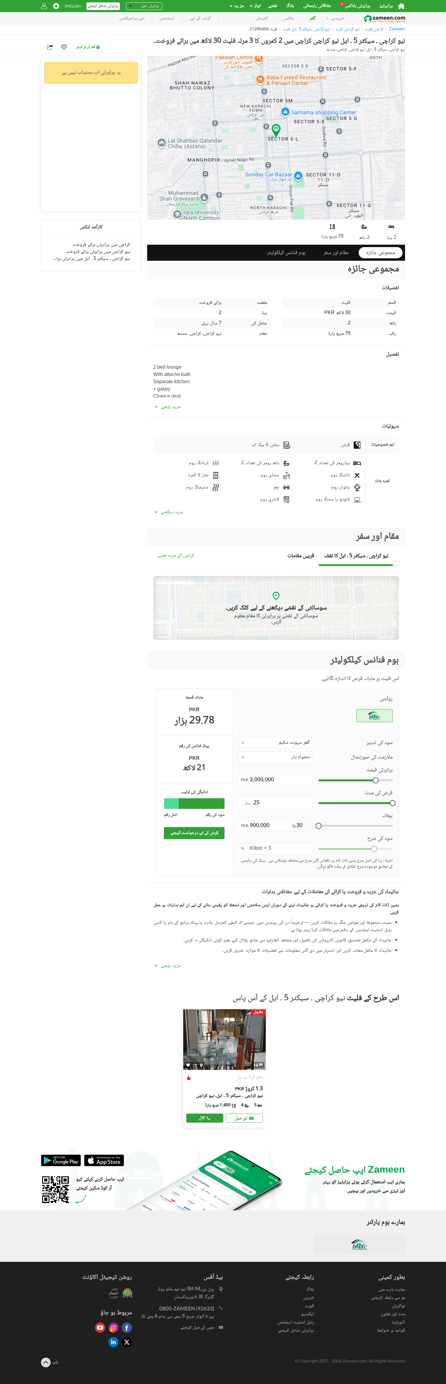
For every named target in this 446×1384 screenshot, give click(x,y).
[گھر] (401, 6)
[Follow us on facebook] (125, 1333)
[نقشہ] (201, 1065)
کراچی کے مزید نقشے (176, 556)
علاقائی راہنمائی (317, 6)
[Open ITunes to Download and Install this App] (102, 1165)
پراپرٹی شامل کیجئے (296, 1330)
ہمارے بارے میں (391, 1289)
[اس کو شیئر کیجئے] (195, 1065)
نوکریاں (398, 1306)
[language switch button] (72, 6)
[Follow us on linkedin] (112, 1348)
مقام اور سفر (335, 253)
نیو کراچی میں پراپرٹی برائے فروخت (98, 251)
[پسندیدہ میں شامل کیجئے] (188, 1065)
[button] (275, 743)
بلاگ (290, 6)
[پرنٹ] (64, 47)
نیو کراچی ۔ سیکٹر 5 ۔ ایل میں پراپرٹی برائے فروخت (91, 258)
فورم (309, 1306)
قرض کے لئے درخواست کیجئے (194, 833)
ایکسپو (307, 1314)
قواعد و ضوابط (391, 1330)
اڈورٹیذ (398, 1322)
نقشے (272, 6)
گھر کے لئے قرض (85, 47)
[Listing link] (224, 1068)
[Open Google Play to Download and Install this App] (61, 1165)
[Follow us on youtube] (98, 1333)
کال (202, 1118)
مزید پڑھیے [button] (171, 407)
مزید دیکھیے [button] (172, 512)
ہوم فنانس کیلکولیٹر (286, 253)
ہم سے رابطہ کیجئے (388, 1297)
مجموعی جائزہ (380, 253)
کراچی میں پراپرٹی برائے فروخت (101, 244)
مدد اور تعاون (393, 1314)
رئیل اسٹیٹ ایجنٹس (295, 1322)
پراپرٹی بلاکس (355, 6)
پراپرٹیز (386, 6)
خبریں (308, 1297)
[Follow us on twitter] (125, 1348)
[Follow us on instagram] (112, 1333)
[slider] (376, 780)
